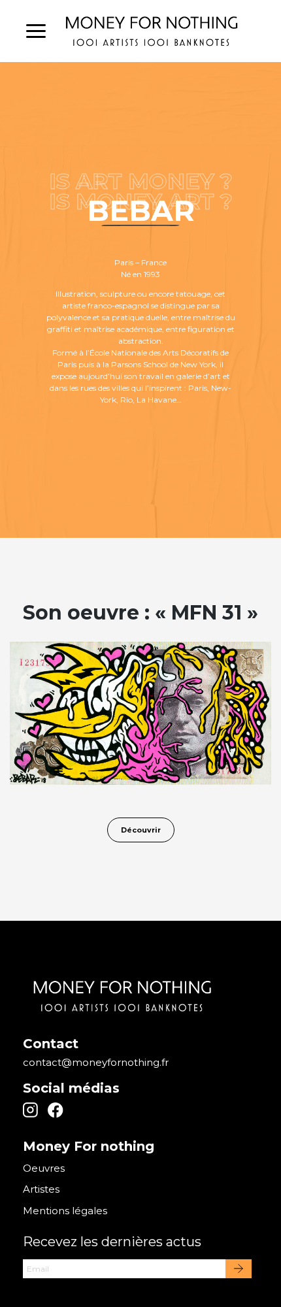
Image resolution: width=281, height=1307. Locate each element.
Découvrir (141, 830)
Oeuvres (44, 1168)
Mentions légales (65, 1210)
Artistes (41, 1189)
